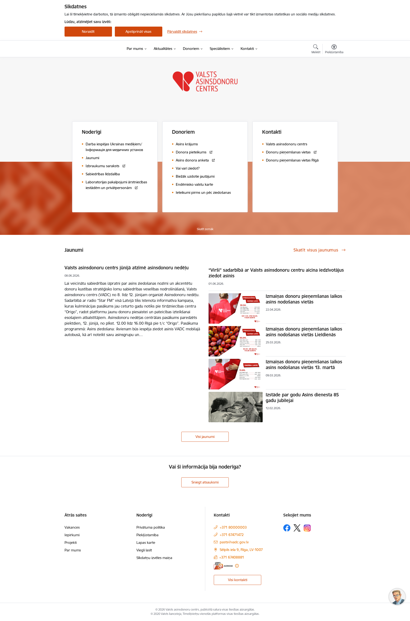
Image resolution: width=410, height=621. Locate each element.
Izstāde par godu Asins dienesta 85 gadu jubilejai (302, 397)
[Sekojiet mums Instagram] (307, 528)
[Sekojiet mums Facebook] (286, 527)
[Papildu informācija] (237, 566)
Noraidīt (88, 31)
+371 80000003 (233, 527)
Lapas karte (145, 542)
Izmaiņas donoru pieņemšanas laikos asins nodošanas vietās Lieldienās (304, 331)
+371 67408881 (231, 557)
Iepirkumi (72, 535)
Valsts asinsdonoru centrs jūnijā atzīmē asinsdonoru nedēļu (127, 267)
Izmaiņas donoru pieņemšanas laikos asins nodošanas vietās (304, 299)
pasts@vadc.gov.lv (234, 542)
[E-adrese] (223, 566)
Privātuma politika (150, 527)
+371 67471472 (232, 534)
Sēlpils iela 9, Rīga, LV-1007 (241, 549)
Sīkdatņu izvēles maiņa (154, 557)
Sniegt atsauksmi (205, 482)
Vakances (72, 527)
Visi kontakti (237, 580)
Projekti (71, 542)
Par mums (73, 550)
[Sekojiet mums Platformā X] (297, 527)
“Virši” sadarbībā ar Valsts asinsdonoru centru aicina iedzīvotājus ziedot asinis (276, 273)
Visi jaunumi (205, 436)
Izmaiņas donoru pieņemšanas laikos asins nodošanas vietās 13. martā (304, 364)
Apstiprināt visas (138, 31)
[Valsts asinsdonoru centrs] (86, 49)
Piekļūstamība (147, 535)
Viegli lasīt (144, 550)
